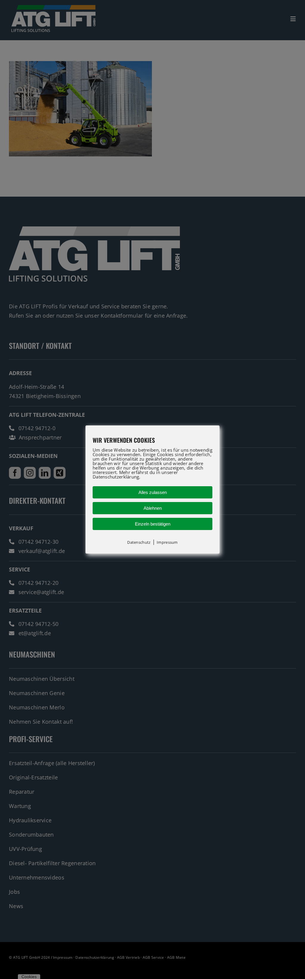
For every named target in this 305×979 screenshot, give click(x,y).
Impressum (167, 542)
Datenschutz (138, 542)
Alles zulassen (153, 492)
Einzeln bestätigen (152, 523)
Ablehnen (153, 508)
